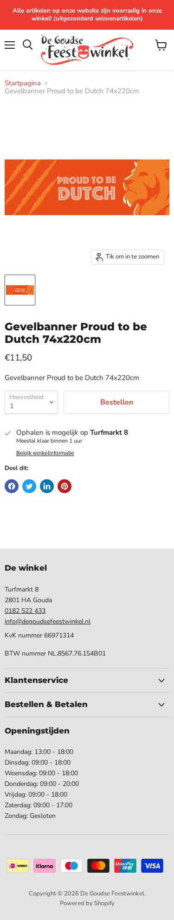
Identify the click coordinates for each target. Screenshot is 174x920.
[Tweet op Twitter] (29, 486)
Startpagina (23, 83)
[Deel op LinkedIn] (47, 486)
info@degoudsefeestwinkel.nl (47, 621)
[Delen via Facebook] (12, 486)
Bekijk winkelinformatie (45, 453)
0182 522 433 (25, 610)
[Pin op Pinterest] (64, 486)
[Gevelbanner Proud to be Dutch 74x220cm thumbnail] (20, 290)
